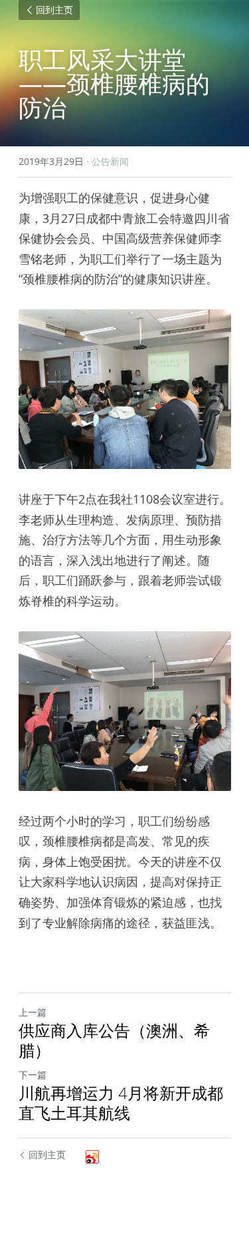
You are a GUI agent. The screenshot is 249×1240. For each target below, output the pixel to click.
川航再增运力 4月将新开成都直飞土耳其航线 (121, 1103)
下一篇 (32, 1074)
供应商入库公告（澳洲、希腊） (114, 1040)
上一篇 (32, 1012)
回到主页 (54, 10)
